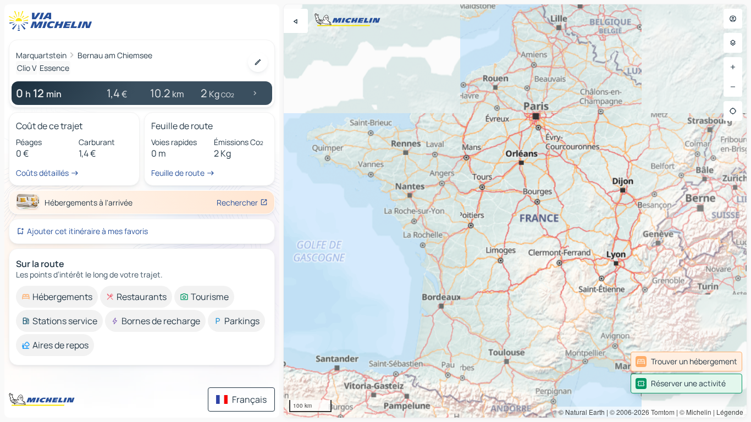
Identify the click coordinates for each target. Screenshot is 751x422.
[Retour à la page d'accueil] (53, 21)
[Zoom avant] (733, 67)
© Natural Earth (582, 412)
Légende (729, 412)
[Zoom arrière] (733, 87)
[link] (686, 361)
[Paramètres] (733, 43)
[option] (57, 297)
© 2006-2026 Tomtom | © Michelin (660, 412)
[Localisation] (733, 111)
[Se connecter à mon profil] (733, 19)
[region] (515, 211)
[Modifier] (258, 62)
